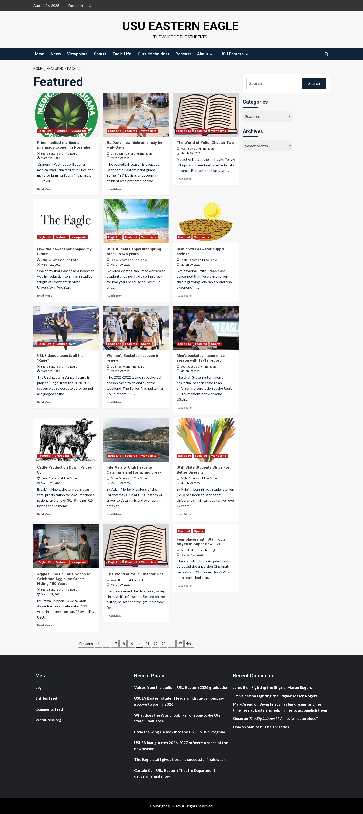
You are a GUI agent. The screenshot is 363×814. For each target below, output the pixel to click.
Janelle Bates (50, 260)
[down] (211, 54)
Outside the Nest (153, 54)
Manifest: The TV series (268, 727)
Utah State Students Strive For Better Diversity (203, 470)
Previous (86, 644)
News (56, 54)
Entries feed (46, 698)
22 (156, 644)
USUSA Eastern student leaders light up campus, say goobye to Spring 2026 (179, 701)
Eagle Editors (49, 153)
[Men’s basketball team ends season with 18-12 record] (206, 327)
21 (147, 644)
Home (38, 54)
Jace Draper (49, 478)
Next (189, 644)
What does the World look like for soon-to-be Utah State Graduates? (178, 718)
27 (180, 644)
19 (131, 644)
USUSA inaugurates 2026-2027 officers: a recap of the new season (181, 745)
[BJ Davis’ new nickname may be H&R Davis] (136, 114)
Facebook (75, 5)
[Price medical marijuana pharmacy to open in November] (66, 114)
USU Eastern (232, 54)
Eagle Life (122, 54)
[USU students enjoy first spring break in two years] (136, 221)
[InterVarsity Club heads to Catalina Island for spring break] (136, 440)
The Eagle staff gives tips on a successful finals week (180, 759)
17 (115, 644)
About (202, 54)
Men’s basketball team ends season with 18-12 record (201, 358)
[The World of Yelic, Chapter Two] (206, 114)
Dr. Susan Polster (122, 153)
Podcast (183, 54)
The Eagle (70, 153)
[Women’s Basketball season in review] (136, 327)
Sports (100, 54)
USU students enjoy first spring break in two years (134, 251)
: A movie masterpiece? (283, 718)
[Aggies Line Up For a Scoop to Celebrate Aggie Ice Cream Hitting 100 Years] (66, 546)
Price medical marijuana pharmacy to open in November (64, 145)
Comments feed (49, 709)
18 (123, 644)
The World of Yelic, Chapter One (135, 574)
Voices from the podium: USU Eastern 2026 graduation (181, 687)
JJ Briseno (118, 366)
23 (164, 644)
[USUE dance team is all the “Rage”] (66, 327)
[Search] (326, 54)
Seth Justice (189, 366)
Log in (40, 687)
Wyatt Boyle (188, 148)
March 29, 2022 (50, 158)
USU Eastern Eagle (180, 26)
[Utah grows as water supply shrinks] (206, 221)
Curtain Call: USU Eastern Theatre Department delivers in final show (174, 773)
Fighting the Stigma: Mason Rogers (282, 687)
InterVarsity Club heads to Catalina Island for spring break (134, 470)
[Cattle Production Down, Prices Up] (66, 440)
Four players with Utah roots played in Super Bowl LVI (201, 541)
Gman (238, 718)
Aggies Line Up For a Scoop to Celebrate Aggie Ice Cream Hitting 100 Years (63, 579)
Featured (61, 131)
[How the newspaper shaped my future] (66, 221)
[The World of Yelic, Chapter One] (136, 546)
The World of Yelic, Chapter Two (205, 142)
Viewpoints (77, 54)
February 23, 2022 (192, 554)
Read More (44, 189)
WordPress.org (48, 720)
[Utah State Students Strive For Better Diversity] (206, 440)
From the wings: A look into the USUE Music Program (179, 732)
